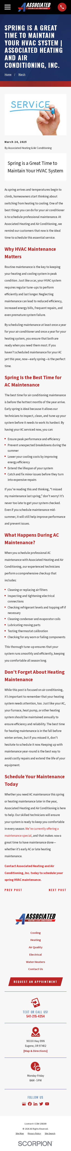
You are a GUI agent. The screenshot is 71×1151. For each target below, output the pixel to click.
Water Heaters (35, 962)
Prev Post (13, 890)
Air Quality (35, 947)
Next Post (57, 890)
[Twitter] (41, 1104)
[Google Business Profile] (24, 1104)
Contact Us (35, 969)
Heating (35, 940)
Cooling (35, 933)
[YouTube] (47, 1104)
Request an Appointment (35, 982)
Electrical (35, 954)
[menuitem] (20, 1133)
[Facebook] (30, 1104)
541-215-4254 (35, 1016)
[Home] (34, 7)
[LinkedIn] (35, 1104)
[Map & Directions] (35, 1051)
